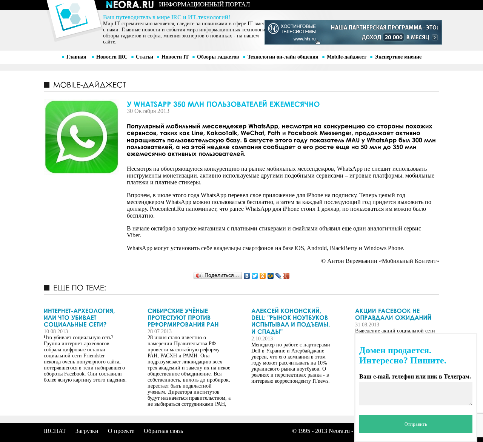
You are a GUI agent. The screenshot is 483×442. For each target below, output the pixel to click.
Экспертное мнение (398, 57)
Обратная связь (163, 431)
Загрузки (86, 431)
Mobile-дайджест (346, 57)
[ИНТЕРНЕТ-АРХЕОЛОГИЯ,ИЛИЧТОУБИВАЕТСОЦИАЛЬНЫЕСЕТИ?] (85, 317)
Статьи (144, 57)
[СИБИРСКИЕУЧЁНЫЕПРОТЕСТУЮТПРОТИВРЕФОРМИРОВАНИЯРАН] (189, 317)
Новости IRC (112, 57)
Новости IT (175, 57)
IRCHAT (55, 431)
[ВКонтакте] (247, 276)
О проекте (121, 431)
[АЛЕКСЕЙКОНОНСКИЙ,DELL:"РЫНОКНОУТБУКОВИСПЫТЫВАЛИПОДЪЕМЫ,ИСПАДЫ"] (292, 321)
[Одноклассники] (263, 276)
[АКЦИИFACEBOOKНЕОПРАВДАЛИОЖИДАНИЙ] (396, 314)
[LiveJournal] (279, 276)
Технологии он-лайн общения (283, 57)
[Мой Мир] (271, 276)
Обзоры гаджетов (218, 57)
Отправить (416, 424)
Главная (76, 57)
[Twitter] (255, 276)
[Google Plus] (287, 276)
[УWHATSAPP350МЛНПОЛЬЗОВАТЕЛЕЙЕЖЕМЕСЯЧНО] (241, 103)
